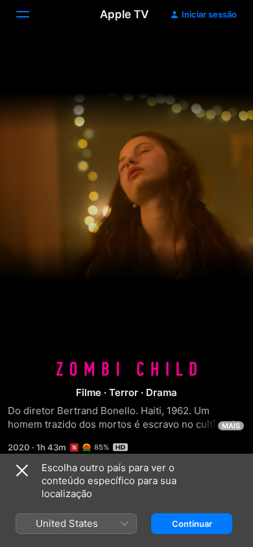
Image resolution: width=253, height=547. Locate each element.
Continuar (192, 523)
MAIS (231, 425)
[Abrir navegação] (30, 14)
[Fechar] (22, 470)
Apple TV (124, 14)
